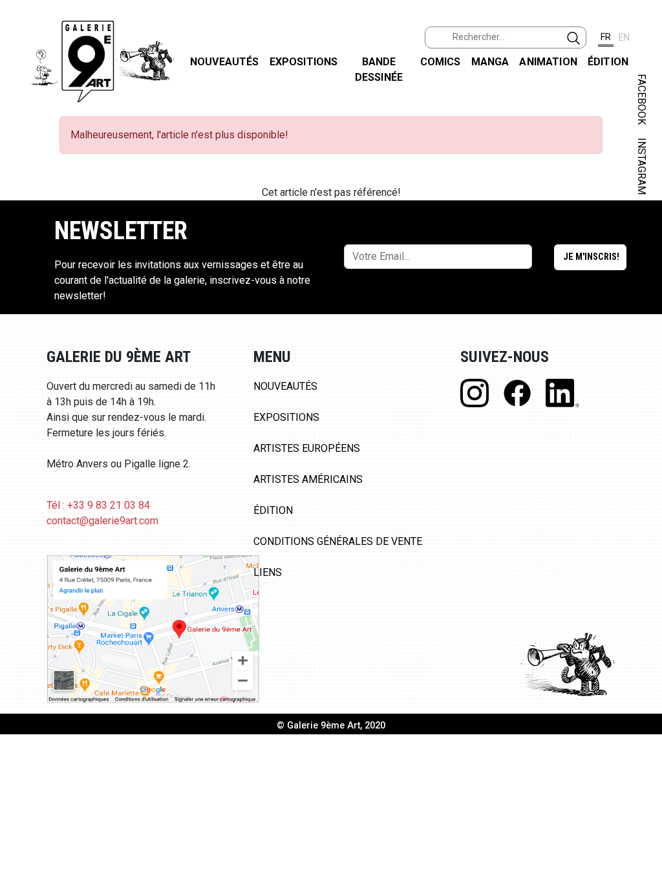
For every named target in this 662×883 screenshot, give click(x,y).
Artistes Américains (308, 479)
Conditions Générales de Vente (337, 541)
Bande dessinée (379, 69)
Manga (490, 62)
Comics (440, 62)
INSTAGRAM (641, 166)
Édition (608, 62)
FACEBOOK (641, 99)
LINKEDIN (641, 230)
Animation (548, 62)
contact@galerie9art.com (102, 521)
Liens (267, 572)
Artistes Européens (306, 448)
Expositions (304, 62)
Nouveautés (224, 62)
